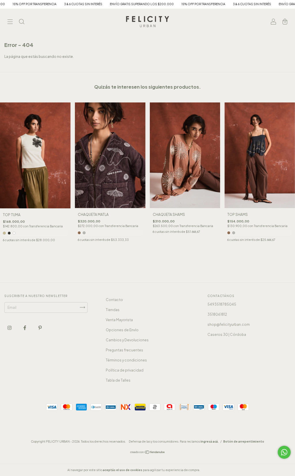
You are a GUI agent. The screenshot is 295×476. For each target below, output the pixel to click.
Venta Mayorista (119, 320)
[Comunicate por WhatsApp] (284, 452)
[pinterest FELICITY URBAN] (40, 327)
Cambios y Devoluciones (127, 340)
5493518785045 (221, 304)
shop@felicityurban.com (228, 324)
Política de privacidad (124, 370)
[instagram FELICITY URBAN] (9, 327)
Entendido (216, 470)
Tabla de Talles (118, 380)
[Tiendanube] (148, 453)
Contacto (114, 300)
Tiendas (113, 310)
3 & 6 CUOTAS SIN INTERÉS (62, 4)
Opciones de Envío (122, 330)
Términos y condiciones (126, 360)
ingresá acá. (210, 441)
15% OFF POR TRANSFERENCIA (182, 4)
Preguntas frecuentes (124, 350)
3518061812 (217, 314)
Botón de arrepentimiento (243, 441)
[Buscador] (21, 22)
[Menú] (10, 22)
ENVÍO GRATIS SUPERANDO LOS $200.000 (121, 4)
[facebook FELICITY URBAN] (25, 327)
